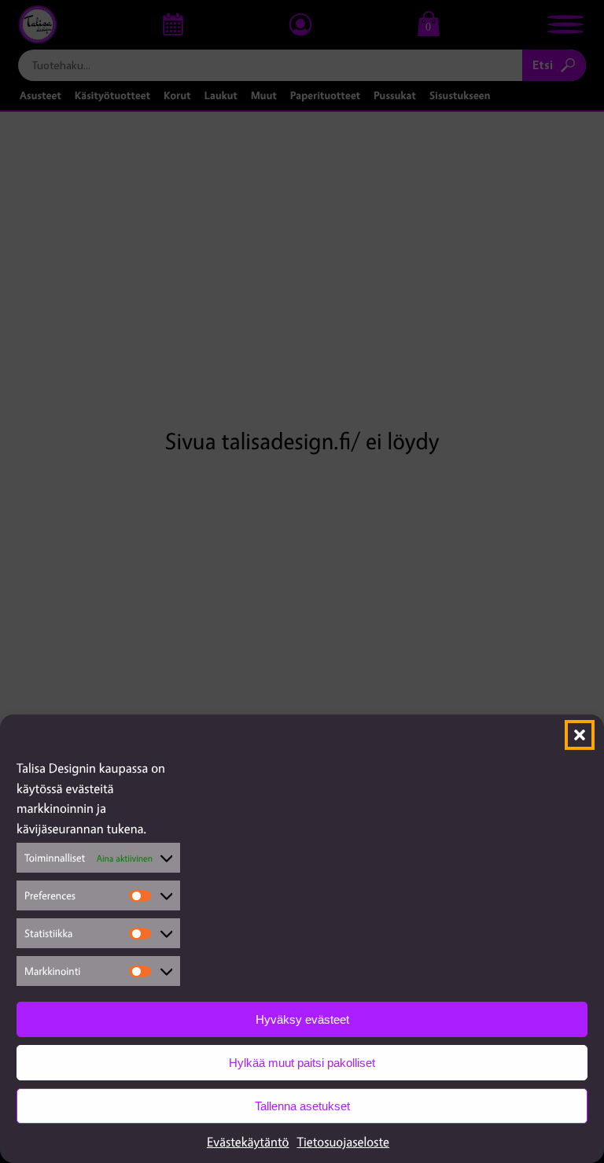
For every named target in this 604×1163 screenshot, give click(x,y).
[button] (579, 735)
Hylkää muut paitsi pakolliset (302, 1062)
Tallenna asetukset (302, 1106)
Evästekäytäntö (248, 1142)
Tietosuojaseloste (342, 1142)
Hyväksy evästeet (302, 1019)
